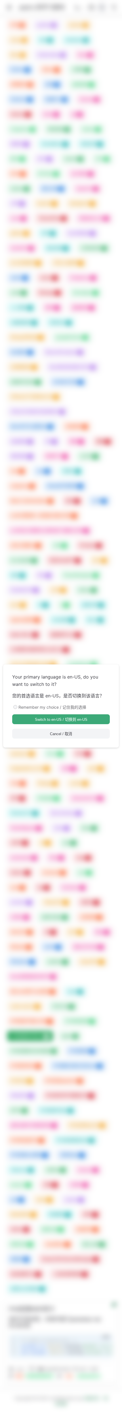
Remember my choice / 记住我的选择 (52, 707)
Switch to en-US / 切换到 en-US (61, 719)
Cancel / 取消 (61, 734)
